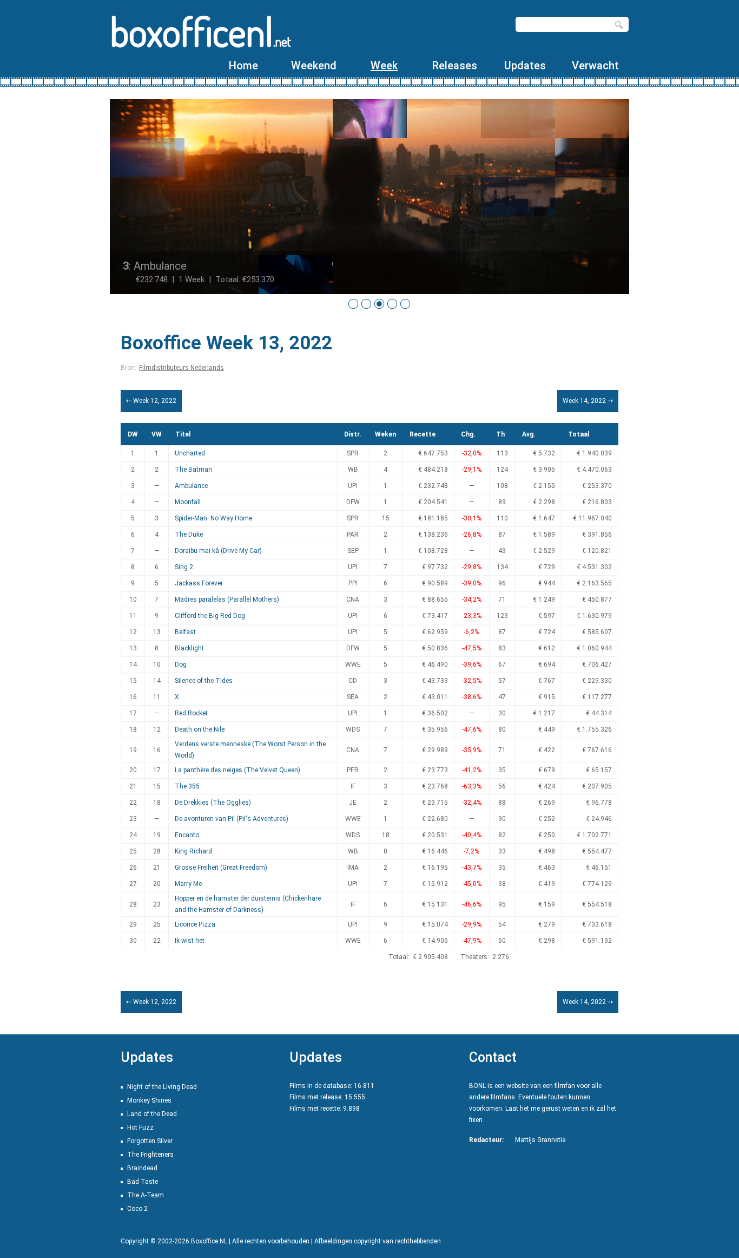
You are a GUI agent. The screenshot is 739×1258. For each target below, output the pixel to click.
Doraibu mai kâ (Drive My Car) (218, 551)
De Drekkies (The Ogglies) (213, 802)
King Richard (193, 851)
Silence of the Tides (204, 681)
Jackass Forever (199, 583)
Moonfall (188, 502)
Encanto (187, 835)
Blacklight (189, 648)
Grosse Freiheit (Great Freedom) (221, 867)
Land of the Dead (152, 1114)
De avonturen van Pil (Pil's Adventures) (231, 819)
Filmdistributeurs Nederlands (181, 367)
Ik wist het (189, 940)
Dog (181, 664)
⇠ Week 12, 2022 (151, 401)
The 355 (187, 786)
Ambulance (191, 486)
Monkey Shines (149, 1100)
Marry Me (188, 884)
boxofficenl (200, 31)
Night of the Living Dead (162, 1087)
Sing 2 (184, 567)
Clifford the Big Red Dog (210, 616)
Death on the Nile (200, 729)
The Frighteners (150, 1154)
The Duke (189, 534)
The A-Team (145, 1195)
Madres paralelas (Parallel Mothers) (227, 599)
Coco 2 (137, 1209)
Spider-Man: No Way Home (213, 518)
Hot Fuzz (140, 1127)
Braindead (142, 1168)
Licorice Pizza (195, 924)
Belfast (185, 632)
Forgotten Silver (150, 1141)
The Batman (193, 469)
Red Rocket (191, 713)
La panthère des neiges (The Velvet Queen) (237, 770)
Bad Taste (142, 1181)
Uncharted (190, 453)
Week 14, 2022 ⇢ (588, 401)
